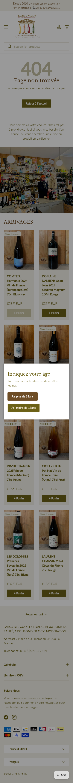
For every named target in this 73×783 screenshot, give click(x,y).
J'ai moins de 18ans (23, 407)
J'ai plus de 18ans (23, 396)
